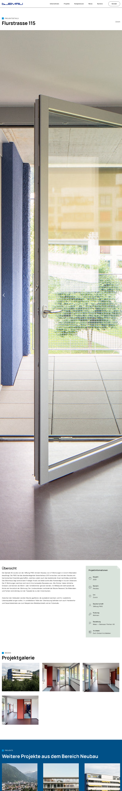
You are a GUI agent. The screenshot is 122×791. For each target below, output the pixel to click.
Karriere (100, 4)
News (90, 4)
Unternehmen (54, 4)
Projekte (67, 4)
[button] (4, 295)
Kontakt (114, 4)
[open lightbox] (20, 677)
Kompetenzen (79, 4)
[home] (12, 3)
